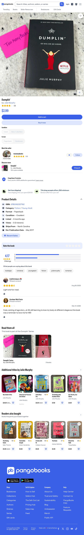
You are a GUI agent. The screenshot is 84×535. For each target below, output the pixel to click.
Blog (46, 505)
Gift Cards (57, 9)
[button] (42, 199)
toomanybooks (18, 154)
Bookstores (45, 9)
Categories (11, 500)
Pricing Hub (30, 505)
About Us (48, 492)
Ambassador (49, 509)
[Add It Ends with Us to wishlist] (46, 424)
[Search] (62, 4)
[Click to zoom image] (42, 54)
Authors (10, 505)
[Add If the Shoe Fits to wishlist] (46, 377)
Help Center (68, 492)
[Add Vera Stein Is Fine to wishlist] (13, 377)
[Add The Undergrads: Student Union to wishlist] (62, 377)
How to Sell (30, 492)
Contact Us (68, 496)
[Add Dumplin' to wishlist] (80, 15)
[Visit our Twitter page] (63, 529)
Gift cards (11, 518)
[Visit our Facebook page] (58, 529)
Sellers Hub (30, 496)
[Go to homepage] (7, 4)
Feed (28, 513)
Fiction (17, 208)
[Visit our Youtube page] (72, 529)
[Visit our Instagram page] (67, 529)
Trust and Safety (51, 496)
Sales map (30, 509)
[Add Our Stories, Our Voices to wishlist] (79, 377)
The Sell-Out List (33, 500)
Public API (48, 518)
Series (9, 513)
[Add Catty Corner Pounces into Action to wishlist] (30, 377)
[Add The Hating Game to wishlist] (13, 424)
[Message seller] (69, 155)
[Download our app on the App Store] (13, 480)
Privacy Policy (33, 528)
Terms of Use (25, 528)
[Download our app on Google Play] (27, 480)
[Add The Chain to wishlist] (62, 424)
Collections (11, 496)
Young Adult (27, 208)
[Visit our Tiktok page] (76, 529)
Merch (47, 513)
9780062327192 (17, 204)
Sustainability (50, 500)
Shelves (10, 509)
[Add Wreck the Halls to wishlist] (79, 424)
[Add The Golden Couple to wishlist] (30, 424)
